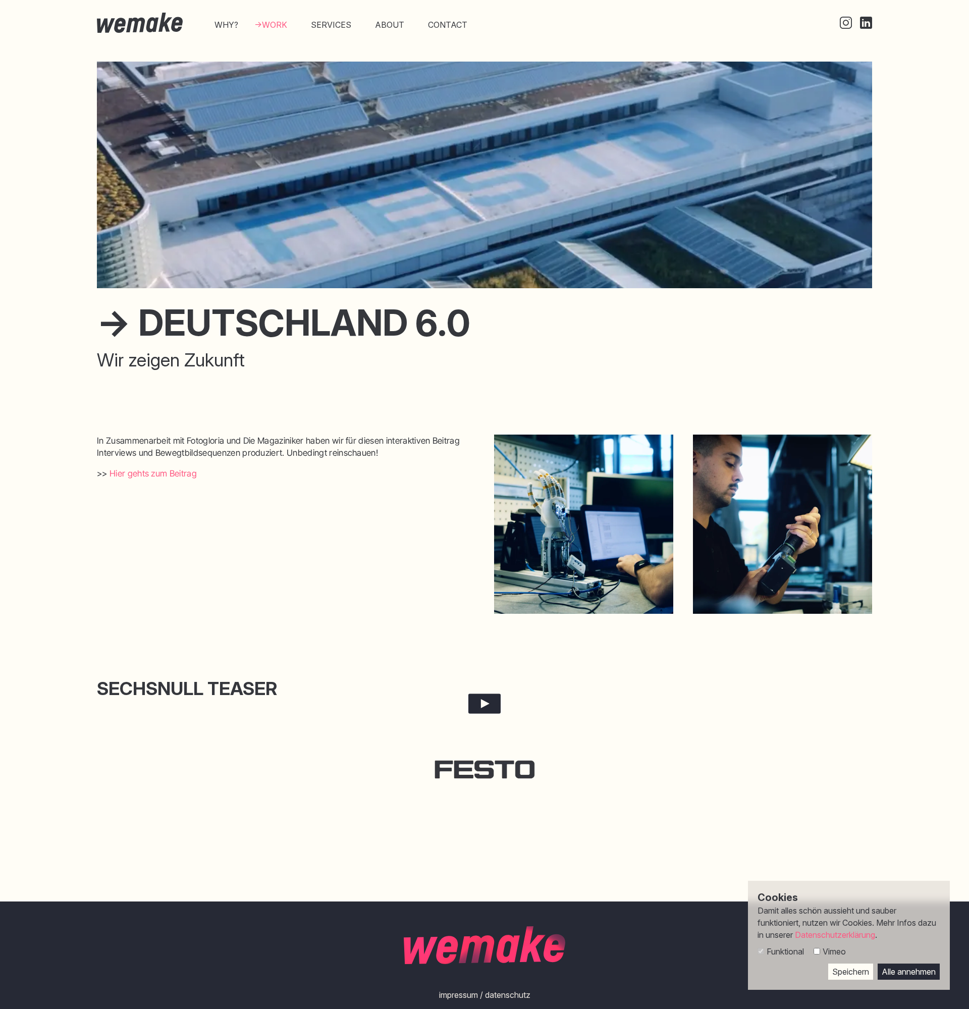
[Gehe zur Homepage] (140, 23)
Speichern (850, 972)
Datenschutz (507, 995)
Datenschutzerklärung (835, 935)
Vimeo (834, 951)
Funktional (785, 951)
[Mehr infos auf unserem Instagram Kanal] (846, 23)
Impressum (458, 995)
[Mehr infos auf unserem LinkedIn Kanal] (866, 23)
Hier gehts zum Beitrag (153, 473)
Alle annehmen (909, 972)
